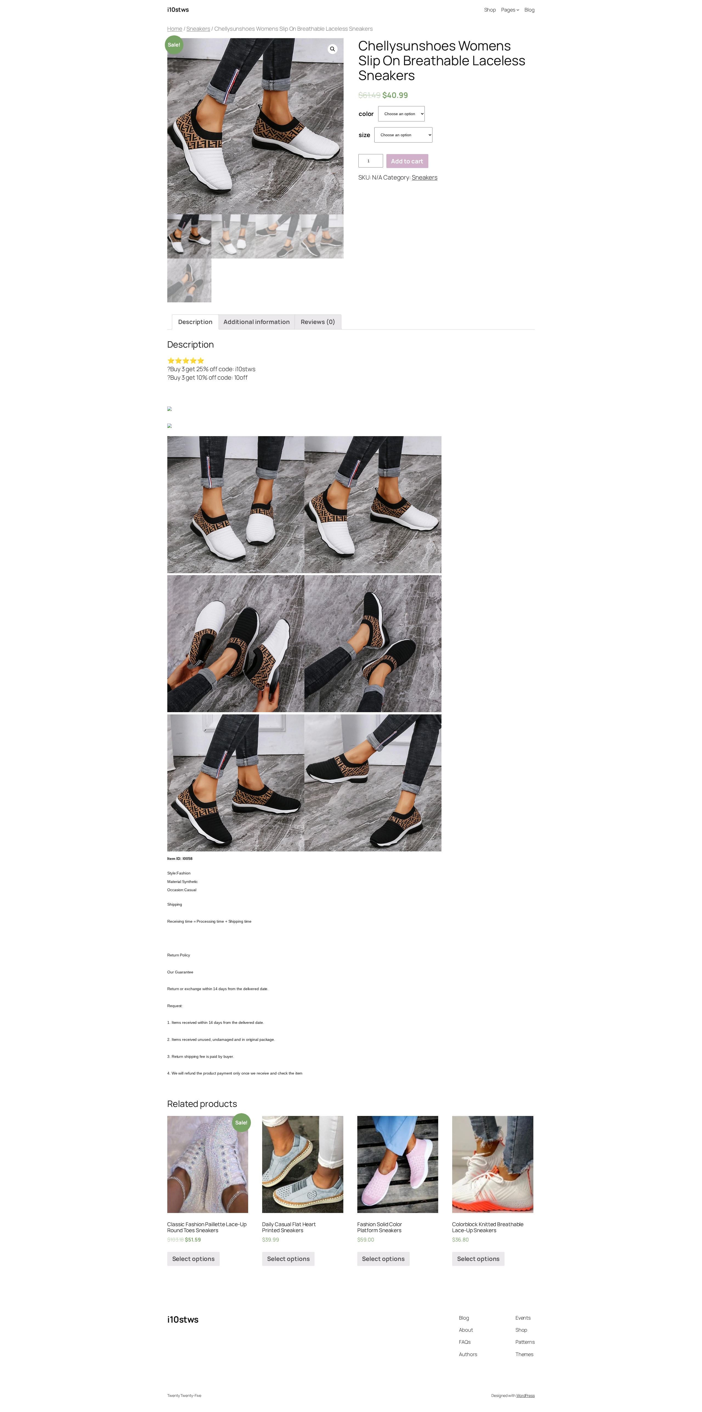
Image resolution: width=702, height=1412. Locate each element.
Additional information (256, 322)
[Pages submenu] (517, 9)
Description (195, 322)
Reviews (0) (318, 322)
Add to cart (407, 161)
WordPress (525, 1395)
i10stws (178, 9)
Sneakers (198, 28)
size (364, 135)
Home (174, 28)
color (366, 114)
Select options (193, 1259)
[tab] (195, 321)
